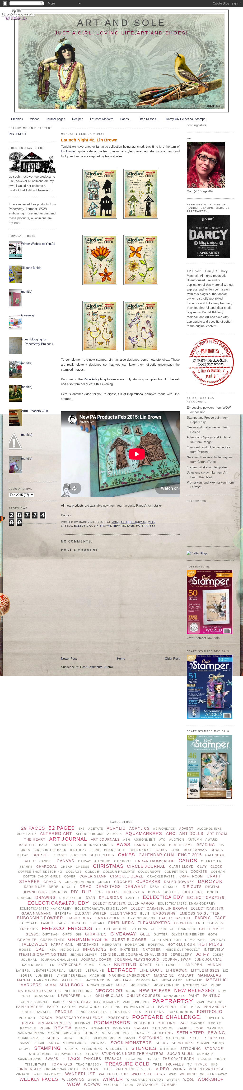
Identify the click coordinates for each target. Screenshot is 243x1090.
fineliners (121, 923)
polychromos (180, 1012)
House (25, 949)
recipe (214, 1023)
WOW (73, 1084)
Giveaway (28, 315)
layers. (23, 970)
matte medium (98, 980)
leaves (75, 970)
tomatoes (61, 1064)
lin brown (102, 525)
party (53, 1007)
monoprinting (166, 985)
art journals (105, 839)
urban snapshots (61, 1069)
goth (212, 934)
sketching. (176, 1038)
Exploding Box (141, 918)
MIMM (50, 985)
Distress (59, 892)
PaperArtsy (91, 379)
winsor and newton (144, 1079)
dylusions (110, 898)
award (212, 839)
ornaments (174, 996)
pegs (195, 1007)
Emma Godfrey (110, 918)
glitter (161, 934)
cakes (126, 854)
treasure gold (127, 1063)
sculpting (163, 1033)
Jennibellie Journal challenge (134, 954)
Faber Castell (175, 918)
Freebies (17, 119)
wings (93, 1079)
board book (115, 850)
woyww (92, 1085)
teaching (133, 1059)
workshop (211, 1079)
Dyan (90, 898)
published (144, 1023)
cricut (104, 882)
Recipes (77, 119)
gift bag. (50, 934)
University (30, 1069)
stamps (71, 1049)
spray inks (183, 1043)
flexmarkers (154, 923)
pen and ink (215, 1007)
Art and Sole (121, 23)
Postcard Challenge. (167, 1017)
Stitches (168, 1049)
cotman (218, 871)
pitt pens (154, 1012)
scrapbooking (115, 1033)
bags (124, 844)
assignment (145, 839)
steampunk (92, 1049)
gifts (67, 934)
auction (176, 839)
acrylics (139, 828)
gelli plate (211, 929)
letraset (122, 970)
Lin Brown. (68, 151)
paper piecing (136, 1002)
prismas (82, 1023)
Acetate (95, 828)
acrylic (116, 828)
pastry (68, 1007)
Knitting (125, 964)
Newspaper (69, 996)
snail (40, 1043)
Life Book (151, 970)
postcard (118, 1018)
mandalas (209, 975)
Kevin (90, 965)
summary (205, 1054)
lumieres (44, 975)
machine (97, 975)
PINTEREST (17, 134)
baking (141, 845)
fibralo (78, 923)
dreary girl (70, 898)
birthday (78, 850)
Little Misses (205, 970)
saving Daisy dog (64, 1033)
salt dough (163, 1028)
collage (74, 871)
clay (202, 866)
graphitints (52, 940)
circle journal (146, 866)
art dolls (191, 834)
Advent (186, 828)
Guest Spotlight (165, 940)
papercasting (209, 1002)
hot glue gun (181, 944)
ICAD (39, 949)
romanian (100, 1028)
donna (154, 892)
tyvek (201, 1064)
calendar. (215, 855)
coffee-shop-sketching (40, 871)
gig (79, 934)
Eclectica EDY (163, 897)
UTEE (107, 1069)
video (162, 1069)
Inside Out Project (182, 949)
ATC (162, 839)
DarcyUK (210, 881)
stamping (47, 1048)
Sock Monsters (131, 1042)
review (62, 1028)
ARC (171, 833)
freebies (29, 929)
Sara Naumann (31, 1033)
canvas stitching (94, 861)
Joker (218, 954)
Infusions (95, 949)
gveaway (218, 940)
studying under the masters (133, 1054)
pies (137, 1012)
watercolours (148, 1074)
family (47, 923)
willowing (73, 1079)
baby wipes (61, 845)
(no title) (26, 291)
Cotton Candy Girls (42, 876)
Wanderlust (80, 1074)
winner (113, 1079)
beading (206, 845)
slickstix (215, 1038)
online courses (143, 996)
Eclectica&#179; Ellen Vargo (123, 903)
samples (215, 1028)
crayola (52, 882)
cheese (82, 866)
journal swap (177, 959)
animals (114, 834)
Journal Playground (137, 959)
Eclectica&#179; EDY (58, 903)
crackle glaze (127, 876)
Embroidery (79, 918)
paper (58, 1002)
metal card (172, 980)
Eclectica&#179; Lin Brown (159, 908)
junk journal (208, 959)
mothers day (195, 985)
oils (88, 996)
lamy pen (193, 965)
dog (99, 892)
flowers (183, 923)
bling (95, 850)
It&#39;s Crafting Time (43, 954)
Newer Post (69, 658)
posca (45, 1018)
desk (155, 887)
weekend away (213, 1074)
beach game (181, 845)
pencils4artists (91, 1012)
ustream (90, 1069)
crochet (123, 882)
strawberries (68, 1054)
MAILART (186, 975)
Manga (24, 980)
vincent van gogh (207, 1069)
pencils (64, 1012)
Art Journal (68, 839)
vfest (146, 1069)
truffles (175, 1064)
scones (91, 1033)
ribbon (81, 1028)
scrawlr (140, 1033)
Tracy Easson (89, 1064)
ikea (52, 949)
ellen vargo (123, 913)
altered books (90, 834)
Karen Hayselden (38, 965)
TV (189, 1064)
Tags (73, 1058)
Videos (34, 119)
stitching (190, 1049)
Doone (213, 892)
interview (214, 949)
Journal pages (55, 119)
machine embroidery (129, 975)
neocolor (109, 990)
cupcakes (148, 881)
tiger (220, 1059)
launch (213, 965)
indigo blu (69, 949)
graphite (27, 940)
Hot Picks (210, 944)
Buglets (78, 855)
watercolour (113, 1074)
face (220, 918)
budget (60, 855)
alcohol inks (209, 828)
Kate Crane (69, 965)
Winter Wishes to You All (38, 244)
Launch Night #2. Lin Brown (89, 140)
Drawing (45, 898)
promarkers (112, 1022)
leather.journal (49, 970)
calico (29, 861)
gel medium (115, 929)
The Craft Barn (178, 1059)
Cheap (66, 866)
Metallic (194, 980)
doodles (172, 892)
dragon (24, 898)
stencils (143, 1048)
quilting (167, 1023)
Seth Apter (190, 1033)
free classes (209, 923)
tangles (92, 1059)
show (68, 1038)
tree (157, 1064)
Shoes (53, 1038)
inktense (129, 949)
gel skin (158, 929)
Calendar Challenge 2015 (170, 855)
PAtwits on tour (139, 1007)
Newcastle (44, 996)
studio (91, 1054)
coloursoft (149, 871)
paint (194, 996)
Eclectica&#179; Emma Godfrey (186, 903)
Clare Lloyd (181, 866)
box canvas (195, 850)
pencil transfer (36, 1012)
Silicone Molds (31, 268)
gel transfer (182, 929)
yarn (129, 1085)
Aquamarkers (144, 833)
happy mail (62, 944)
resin (45, 1028)
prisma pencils (55, 1023)
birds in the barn (50, 850)
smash (26, 1043)
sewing (216, 1033)
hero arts (112, 944)
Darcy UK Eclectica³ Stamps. (186, 119)
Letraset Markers (101, 119)
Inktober (151, 949)
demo (86, 887)
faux (61, 923)
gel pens (139, 929)
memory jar (147, 980)
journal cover (96, 959)
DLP (87, 891)
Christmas (108, 866)
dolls (112, 892)
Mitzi (121, 985)
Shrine (82, 1038)
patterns (111, 1007)
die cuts (192, 887)
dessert (171, 887)
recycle (28, 1028)
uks (214, 1064)
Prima (28, 1023)
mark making (46, 980)
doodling (193, 892)
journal (29, 959)
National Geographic (39, 991)
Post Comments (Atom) (96, 667)
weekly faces (38, 1079)
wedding (188, 1074)
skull (195, 1038)
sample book (191, 1028)
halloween (33, 944)
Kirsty (104, 965)
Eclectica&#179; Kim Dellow (101, 908)
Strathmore (40, 1054)
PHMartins (120, 1012)
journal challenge (59, 959)
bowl (175, 850)
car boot (122, 861)
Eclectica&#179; (206, 898)
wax (172, 1074)
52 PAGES (62, 828)
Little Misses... (149, 119)
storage (214, 1049)
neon (131, 991)
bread (23, 855)
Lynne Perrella (71, 975)
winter (173, 1079)
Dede (54, 887)
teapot (152, 1059)
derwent (135, 887)
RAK (183, 1023)
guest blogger (129, 940)
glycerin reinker (188, 934)
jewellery (181, 954)
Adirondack (164, 828)
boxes (217, 850)
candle (46, 861)
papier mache (29, 1007)
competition (175, 871)
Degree (69, 887)
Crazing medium (79, 882)
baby (43, 845)
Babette (27, 845)
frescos (80, 928)
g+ (98, 929)
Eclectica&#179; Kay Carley (45, 908)
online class (109, 996)
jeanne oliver (83, 954)
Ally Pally (26, 834)
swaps (51, 1059)
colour (92, 871)
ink (113, 949)
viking (179, 1069)
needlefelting (78, 991)
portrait (27, 1018)
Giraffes (96, 934)
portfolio (210, 1011)
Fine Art (96, 923)
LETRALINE (95, 970)
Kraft (146, 965)
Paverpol (167, 1007)
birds (25, 850)
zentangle (147, 1085)
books (160, 850)
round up (122, 1028)
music (216, 985)
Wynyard (112, 1085)
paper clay (79, 1002)
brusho (41, 855)
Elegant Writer (91, 913)
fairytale (28, 923)
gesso (32, 934)
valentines (127, 1069)
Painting (212, 996)
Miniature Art (100, 985)
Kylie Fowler (167, 965)
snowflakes (74, 1043)
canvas (66, 861)
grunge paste (88, 939)
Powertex (215, 1018)
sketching (151, 1038)
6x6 (82, 828)
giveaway (123, 933)
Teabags (113, 1059)
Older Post (172, 658)
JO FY (202, 954)
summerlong (30, 1059)
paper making (106, 1002)
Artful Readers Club (34, 411)
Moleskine (140, 985)
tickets (204, 1059)
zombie (169, 1085)
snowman (98, 1043)
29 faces (33, 828)
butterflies (102, 855)
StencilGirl (117, 1049)
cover (70, 876)
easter (132, 898)
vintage (23, 1074)
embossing (164, 913)
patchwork (89, 1007)
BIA (221, 845)
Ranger (198, 1023)
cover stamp (93, 876)
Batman (159, 845)
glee (145, 934)
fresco (53, 928)
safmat (141, 1028)
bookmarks (140, 850)
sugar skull (180, 1054)
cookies (199, 871)
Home (121, 658)
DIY (74, 892)
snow (54, 1043)
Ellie (145, 913)
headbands (88, 944)
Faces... (126, 119)
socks (162, 1043)
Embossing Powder (40, 918)
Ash (126, 839)
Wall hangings (47, 1074)
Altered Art (56, 833)
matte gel (71, 980)
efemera (63, 913)
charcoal (46, 866)
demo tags (108, 887)
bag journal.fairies (94, 845)
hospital (156, 944)
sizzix (130, 1038)
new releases (194, 990)
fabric (203, 918)
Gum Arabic (195, 940)
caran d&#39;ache (155, 861)
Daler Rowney (179, 882)
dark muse (34, 887)
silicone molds (107, 1038)
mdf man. (123, 980)
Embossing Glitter (200, 913)
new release (123, 525)
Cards (187, 860)
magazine (164, 975)
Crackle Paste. (161, 876)
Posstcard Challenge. (80, 1018)
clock (216, 866)
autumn (195, 839)
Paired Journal (34, 1002)
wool (188, 1079)
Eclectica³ (83, 525)
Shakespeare (30, 1038)
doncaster (133, 892)
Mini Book (72, 985)
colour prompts (118, 871)
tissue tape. (36, 1064)
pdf (183, 1007)
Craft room (191, 876)
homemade (134, 944)
